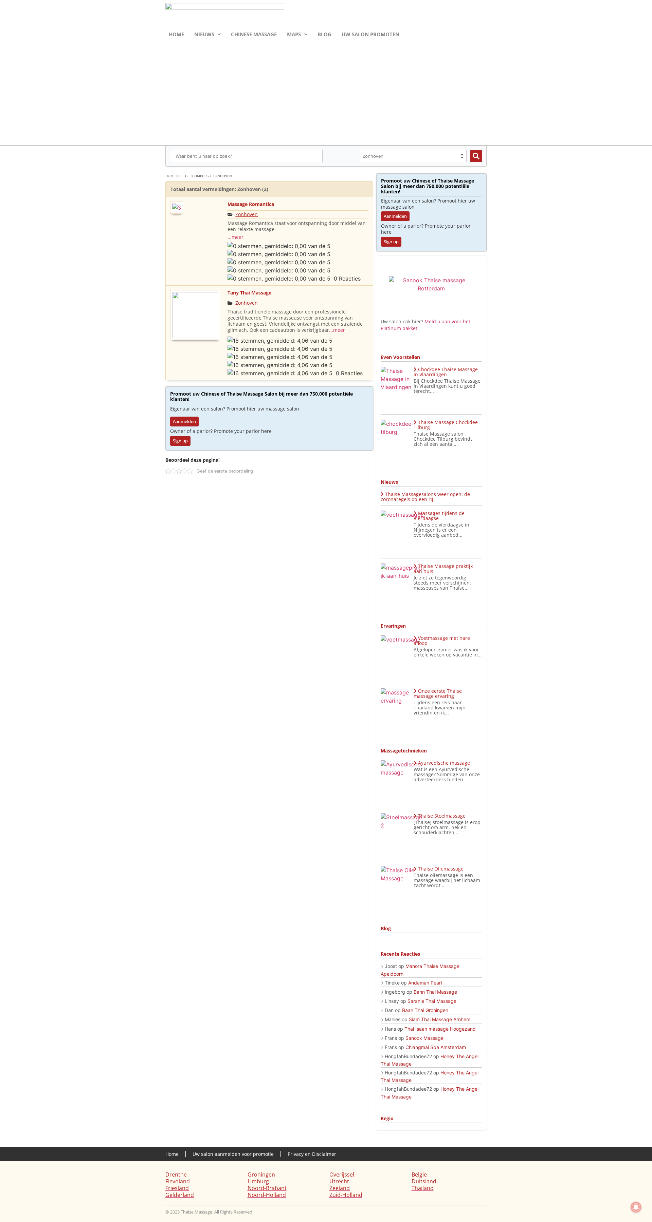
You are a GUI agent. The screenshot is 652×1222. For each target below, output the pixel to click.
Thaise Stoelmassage (442, 816)
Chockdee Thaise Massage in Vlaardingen (446, 372)
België (185, 175)
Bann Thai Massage (435, 992)
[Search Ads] (476, 156)
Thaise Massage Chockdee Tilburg (446, 425)
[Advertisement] (326, 90)
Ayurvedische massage (444, 763)
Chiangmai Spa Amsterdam (435, 1047)
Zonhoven (246, 214)
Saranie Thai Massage (432, 1001)
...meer (235, 237)
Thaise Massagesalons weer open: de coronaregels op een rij (425, 496)
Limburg (201, 175)
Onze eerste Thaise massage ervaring (438, 693)
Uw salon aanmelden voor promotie (233, 1154)
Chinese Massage (254, 34)
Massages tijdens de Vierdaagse (439, 515)
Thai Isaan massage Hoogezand (440, 1029)
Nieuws (204, 34)
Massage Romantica (251, 204)
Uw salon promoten (370, 34)
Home (176, 34)
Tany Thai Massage (249, 292)
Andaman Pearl (425, 983)
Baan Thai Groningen (425, 1010)
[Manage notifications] (636, 1207)
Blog (324, 34)
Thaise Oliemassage (441, 868)
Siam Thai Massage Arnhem (439, 1019)
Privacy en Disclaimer (312, 1154)
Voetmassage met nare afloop (442, 640)
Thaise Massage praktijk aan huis (443, 568)
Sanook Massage (424, 1038)
